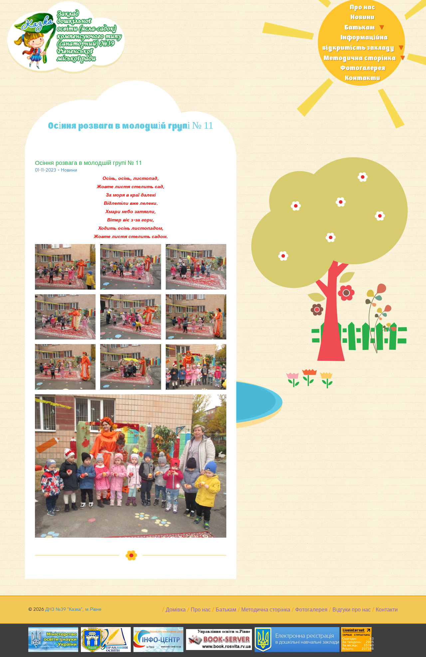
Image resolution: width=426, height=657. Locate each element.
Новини (362, 17)
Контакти (362, 78)
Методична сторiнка (359, 58)
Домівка (176, 610)
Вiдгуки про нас (351, 610)
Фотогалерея (362, 68)
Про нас (362, 7)
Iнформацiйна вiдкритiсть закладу (358, 43)
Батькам (359, 28)
